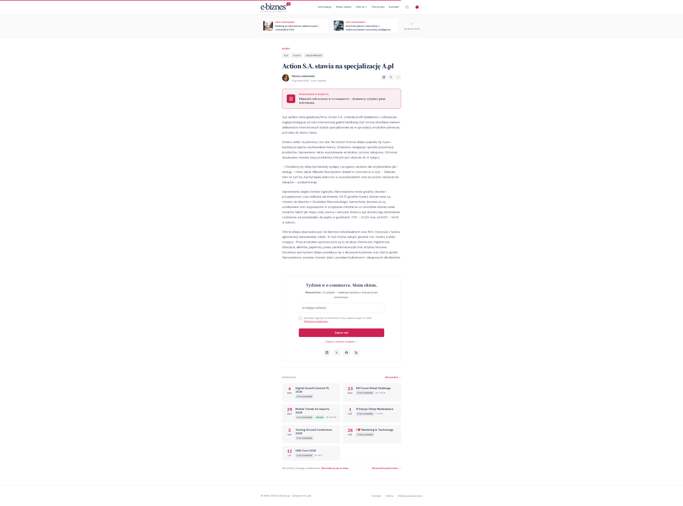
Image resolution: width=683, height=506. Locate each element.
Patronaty (378, 7)
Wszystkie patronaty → (386, 468)
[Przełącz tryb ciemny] (418, 7)
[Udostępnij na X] (391, 77)
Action (297, 55)
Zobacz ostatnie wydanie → (341, 341)
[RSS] (356, 352)
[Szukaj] (407, 7)
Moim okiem (343, 7)
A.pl (286, 55)
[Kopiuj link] (398, 77)
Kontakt (394, 7)
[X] (336, 352)
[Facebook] (346, 352)
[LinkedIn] (327, 352)
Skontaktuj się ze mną (334, 468)
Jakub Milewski (314, 55)
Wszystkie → (393, 377)
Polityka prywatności (316, 321)
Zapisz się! (341, 332)
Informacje (325, 7)
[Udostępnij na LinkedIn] (384, 77)
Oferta (361, 7)
